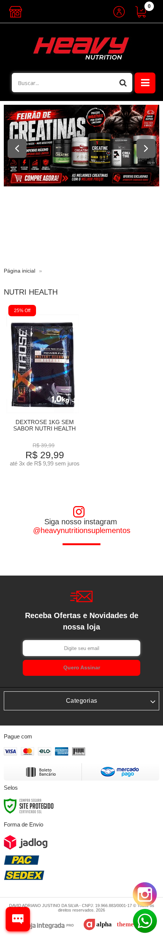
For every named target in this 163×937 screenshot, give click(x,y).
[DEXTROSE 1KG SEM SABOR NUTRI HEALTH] (43, 388)
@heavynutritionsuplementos (81, 530)
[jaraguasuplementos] (81, 48)
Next (145, 148)
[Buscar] (123, 83)
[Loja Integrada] (45, 926)
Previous (17, 148)
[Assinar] (81, 668)
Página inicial (19, 271)
